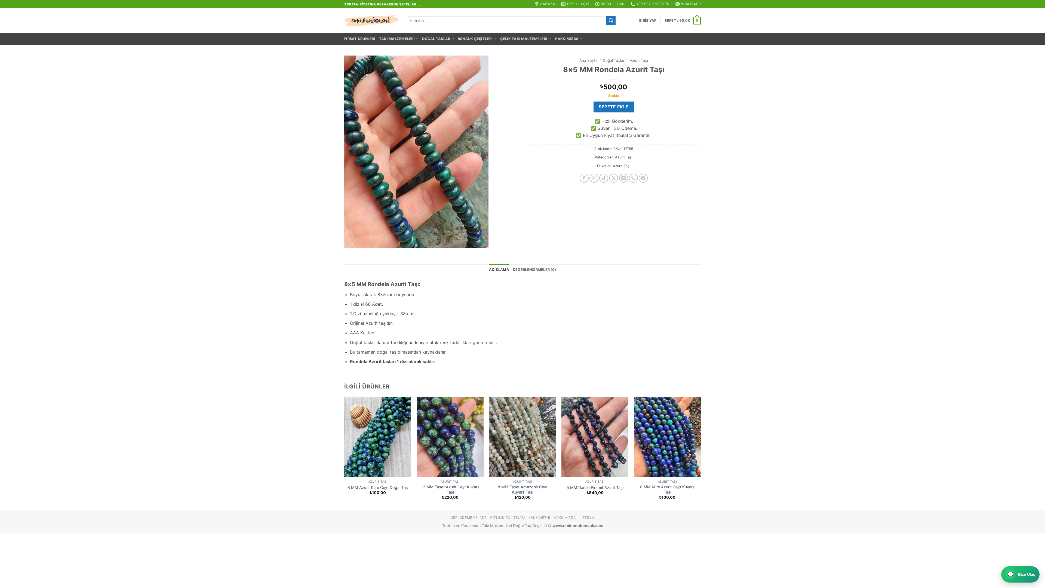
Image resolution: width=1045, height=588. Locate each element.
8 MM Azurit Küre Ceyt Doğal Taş (378, 487)
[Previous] (344, 453)
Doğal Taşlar (436, 39)
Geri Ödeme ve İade (469, 518)
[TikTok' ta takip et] (603, 178)
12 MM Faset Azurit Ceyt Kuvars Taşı (450, 489)
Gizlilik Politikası (507, 518)
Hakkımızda (567, 39)
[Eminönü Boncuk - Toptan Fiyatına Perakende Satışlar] (371, 20)
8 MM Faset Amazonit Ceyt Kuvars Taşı (523, 489)
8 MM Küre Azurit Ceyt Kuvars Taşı (667, 489)
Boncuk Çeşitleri (475, 39)
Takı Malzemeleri (397, 39)
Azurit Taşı (639, 60)
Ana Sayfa (588, 60)
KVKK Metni (539, 518)
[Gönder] (611, 20)
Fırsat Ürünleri (359, 39)
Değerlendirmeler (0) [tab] (534, 270)
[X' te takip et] (613, 178)
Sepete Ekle (613, 106)
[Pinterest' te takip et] (643, 178)
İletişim (586, 518)
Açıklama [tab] (499, 270)
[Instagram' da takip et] (593, 178)
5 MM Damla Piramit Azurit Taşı (595, 487)
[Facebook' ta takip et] (584, 178)
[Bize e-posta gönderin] (623, 178)
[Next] (700, 453)
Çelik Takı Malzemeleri (524, 39)
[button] (647, 20)
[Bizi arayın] (633, 178)
